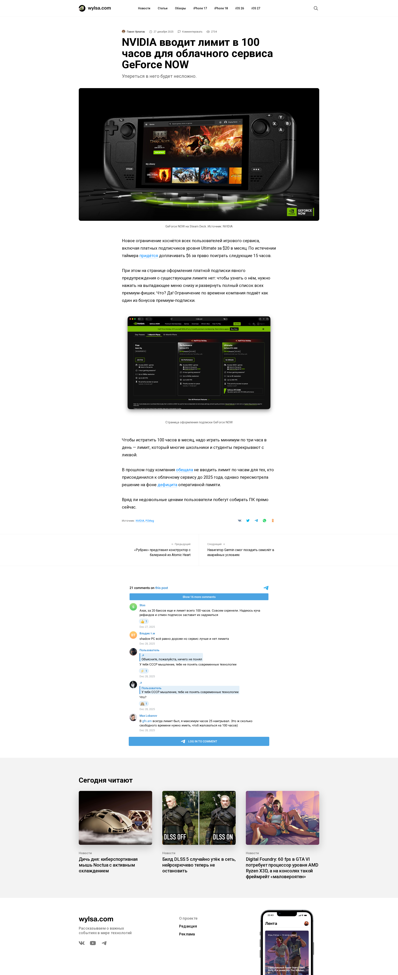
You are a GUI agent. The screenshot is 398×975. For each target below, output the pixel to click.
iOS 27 (255, 8)
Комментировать (192, 31)
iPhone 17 (200, 8)
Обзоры (180, 8)
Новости (144, 8)
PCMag (150, 520)
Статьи (162, 8)
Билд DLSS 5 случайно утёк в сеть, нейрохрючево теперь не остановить (199, 865)
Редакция (188, 926)
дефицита (167, 484)
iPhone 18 (221, 8)
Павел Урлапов (136, 31)
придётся (148, 255)
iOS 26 (239, 8)
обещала (184, 469)
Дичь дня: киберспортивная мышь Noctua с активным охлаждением (108, 865)
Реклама (187, 934)
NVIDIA (140, 520)
